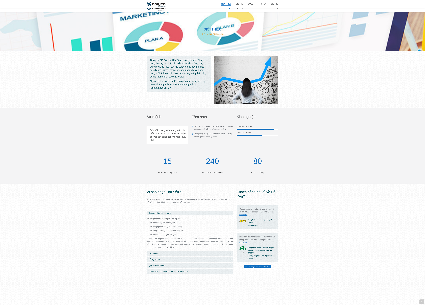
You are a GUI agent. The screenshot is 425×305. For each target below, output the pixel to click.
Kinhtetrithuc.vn (158, 87)
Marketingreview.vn (163, 84)
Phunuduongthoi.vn (185, 84)
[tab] (190, 213)
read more (243, 215)
